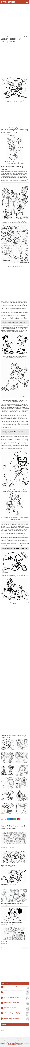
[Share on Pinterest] (18, 819)
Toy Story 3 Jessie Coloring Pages (11, 997)
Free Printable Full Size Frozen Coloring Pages (12, 903)
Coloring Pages (5, 43)
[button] (27, 2)
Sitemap (5, 1038)
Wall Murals (3, 1030)
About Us (25, 1038)
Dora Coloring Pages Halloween (8, 884)
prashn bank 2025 (18, 1044)
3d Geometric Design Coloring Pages (12, 1013)
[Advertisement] (15, 20)
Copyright (14, 1038)
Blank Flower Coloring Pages (8, 865)
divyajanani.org (8, 1)
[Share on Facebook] (11, 819)
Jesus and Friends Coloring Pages (11, 1002)
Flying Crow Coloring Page (10, 1007)
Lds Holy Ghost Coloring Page (8, 941)
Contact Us (9, 1038)
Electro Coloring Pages (9, 992)
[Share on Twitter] (8, 819)
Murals (16, 1028)
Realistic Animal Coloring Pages (11, 986)
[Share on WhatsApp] (14, 819)
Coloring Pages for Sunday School (12, 1018)
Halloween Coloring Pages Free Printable (10, 846)
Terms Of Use (19, 1038)
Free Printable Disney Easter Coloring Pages (11, 922)
